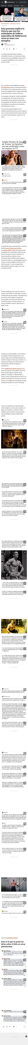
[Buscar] (17, 2)
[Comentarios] (13, 49)
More (22, 5)
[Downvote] (7, 49)
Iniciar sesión (23, 2)
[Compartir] (24, 49)
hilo (12, 96)
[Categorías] (2, 2)
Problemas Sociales (15, 23)
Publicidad (3, 5)
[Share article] (24, 142)
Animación (16, 5)
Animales (10, 5)
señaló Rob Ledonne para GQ (13, 368)
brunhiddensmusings (12, 938)
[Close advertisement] (26, 1036)
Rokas (5, 43)
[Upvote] (3, 49)
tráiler (10, 380)
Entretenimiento (5, 23)
